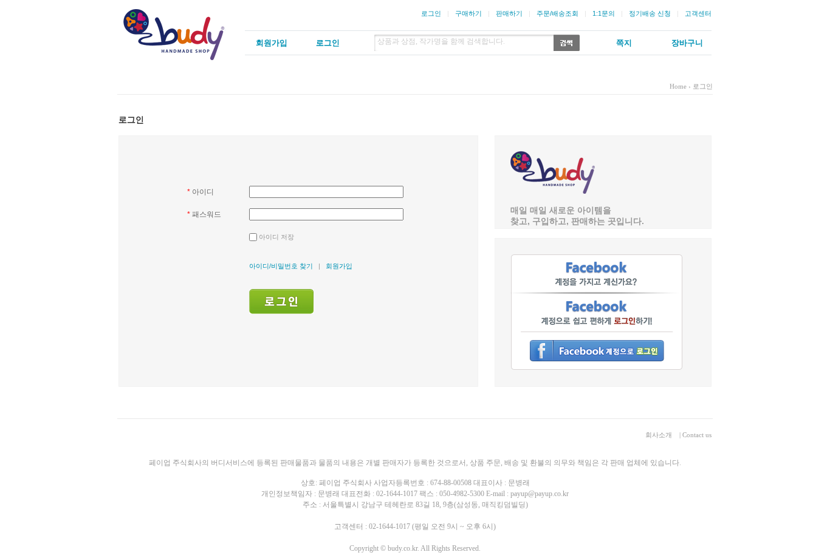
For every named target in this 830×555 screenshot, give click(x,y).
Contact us (697, 434)
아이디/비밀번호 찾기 (281, 266)
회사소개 (658, 434)
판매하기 (509, 13)
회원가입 (339, 266)
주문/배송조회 (557, 13)
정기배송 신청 (650, 13)
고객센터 (698, 13)
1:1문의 (603, 13)
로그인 (431, 13)
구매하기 (468, 13)
